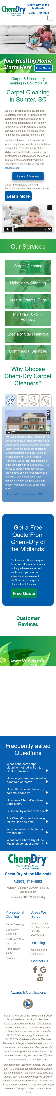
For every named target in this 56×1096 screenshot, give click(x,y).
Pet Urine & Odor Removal (15, 941)
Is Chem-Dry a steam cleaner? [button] (27, 811)
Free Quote (43, 68)
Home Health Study (13, 951)
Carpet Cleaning (15, 924)
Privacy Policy (27, 1023)
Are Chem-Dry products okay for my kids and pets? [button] (26, 820)
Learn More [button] (18, 196)
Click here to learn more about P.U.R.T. (26, 494)
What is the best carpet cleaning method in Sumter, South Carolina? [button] (25, 767)
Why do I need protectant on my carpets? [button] (25, 831)
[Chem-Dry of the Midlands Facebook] (35, 969)
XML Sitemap (44, 1023)
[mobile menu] (50, 17)
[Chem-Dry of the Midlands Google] (43, 969)
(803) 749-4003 (39, 13)
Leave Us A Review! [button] (28, 660)
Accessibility (11, 1023)
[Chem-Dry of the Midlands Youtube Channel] (40, 977)
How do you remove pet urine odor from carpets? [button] (26, 780)
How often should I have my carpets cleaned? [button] (25, 791)
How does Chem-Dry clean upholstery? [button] (25, 802)
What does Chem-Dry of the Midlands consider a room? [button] (25, 841)
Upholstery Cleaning (12, 931)
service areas (12, 168)
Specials (10, 958)
